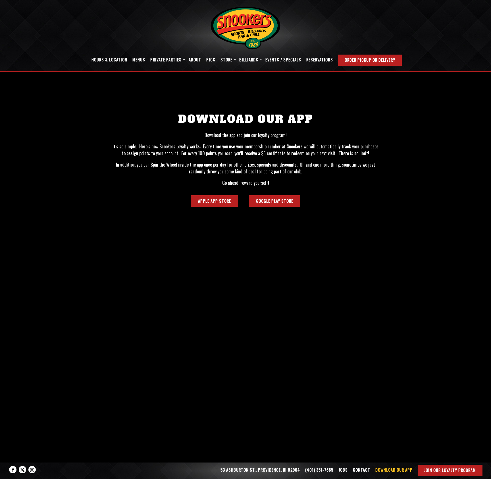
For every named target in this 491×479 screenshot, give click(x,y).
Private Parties (167, 59)
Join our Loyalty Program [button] (450, 470)
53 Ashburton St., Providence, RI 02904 (260, 470)
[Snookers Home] (245, 27)
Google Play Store (274, 201)
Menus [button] (138, 60)
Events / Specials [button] (283, 60)
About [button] (195, 60)
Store (227, 59)
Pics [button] (210, 60)
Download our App (394, 470)
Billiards (249, 59)
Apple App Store (214, 201)
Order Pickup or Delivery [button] (370, 60)
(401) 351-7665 (319, 470)
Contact (361, 470)
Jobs (343, 470)
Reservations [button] (319, 60)
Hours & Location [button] (109, 60)
